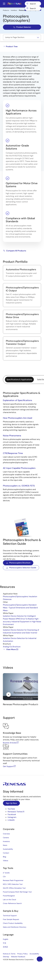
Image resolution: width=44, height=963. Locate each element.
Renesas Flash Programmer (13, 880)
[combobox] (33, 8)
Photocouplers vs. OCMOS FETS (19, 485)
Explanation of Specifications (17, 400)
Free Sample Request (11, 919)
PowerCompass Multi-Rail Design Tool (17, 892)
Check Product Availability (13, 923)
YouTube (11, 809)
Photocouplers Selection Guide (22, 567)
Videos (5, 860)
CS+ (4, 877)
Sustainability (8, 849)
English (5, 939)
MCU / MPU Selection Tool (12, 884)
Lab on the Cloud (9, 899)
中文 (4, 943)
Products (6, 10)
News (5, 845)
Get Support (8, 766)
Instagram (12, 817)
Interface (14, 10)
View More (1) (12, 649)
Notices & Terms (9, 954)
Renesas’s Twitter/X (16, 811)
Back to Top (41, 961)
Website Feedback (18, 957)
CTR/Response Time (13, 453)
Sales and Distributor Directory (14, 927)
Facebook (12, 814)
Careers (6, 838)
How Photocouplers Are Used (17, 418)
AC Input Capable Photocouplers (19, 468)
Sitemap (6, 957)
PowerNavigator (9, 896)
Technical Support (10, 915)
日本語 (5, 947)
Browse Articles (9, 742)
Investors (6, 841)
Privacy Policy (22, 954)
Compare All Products (16, 250)
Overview (6, 834)
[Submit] (27, 8)
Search (33, 3)
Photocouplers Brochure (19, 563)
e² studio (6, 873)
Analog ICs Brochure (11, 646)
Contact (6, 853)
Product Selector (23, 27)
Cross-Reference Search (12, 903)
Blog (4, 857)
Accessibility (34, 954)
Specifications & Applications (19, 379)
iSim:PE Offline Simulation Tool (14, 888)
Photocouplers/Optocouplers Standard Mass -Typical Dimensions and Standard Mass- (20, 608)
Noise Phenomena (12, 435)
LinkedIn (11, 820)
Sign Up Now (11, 803)
